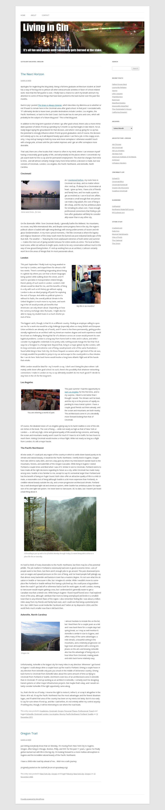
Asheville (30, 714)
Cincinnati (53, 711)
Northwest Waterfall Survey (123, 209)
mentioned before (75, 180)
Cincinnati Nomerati (119, 184)
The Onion (116, 243)
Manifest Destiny (118, 103)
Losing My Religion (119, 87)
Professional (83, 711)
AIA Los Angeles (118, 150)
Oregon (61, 711)
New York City (45, 774)
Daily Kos (115, 231)
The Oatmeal (117, 240)
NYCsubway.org (118, 212)
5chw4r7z (115, 178)
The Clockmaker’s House (121, 109)
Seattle (90, 714)
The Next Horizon (32, 74)
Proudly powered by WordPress (32, 799)
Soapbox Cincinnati (119, 191)
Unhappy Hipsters (119, 163)
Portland (83, 714)
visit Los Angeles (72, 392)
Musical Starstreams (120, 234)
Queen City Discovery (120, 188)
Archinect (115, 160)
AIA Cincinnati (117, 147)
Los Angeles (54, 714)
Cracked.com (117, 228)
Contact (45, 15)
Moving (62, 714)
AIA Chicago (116, 144)
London (46, 714)
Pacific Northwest (73, 714)
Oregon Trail (29, 733)
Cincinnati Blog (117, 181)
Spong (114, 90)
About (33, 15)
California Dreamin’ (119, 112)
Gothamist (116, 206)
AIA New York (117, 154)
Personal (67, 711)
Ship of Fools (117, 237)
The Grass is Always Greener (50, 105)
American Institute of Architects (124, 157)
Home (23, 15)
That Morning (117, 97)
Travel (91, 711)
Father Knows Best (119, 84)
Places (74, 711)
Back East (116, 100)
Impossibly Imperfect (120, 106)
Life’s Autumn (117, 93)
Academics (44, 711)
